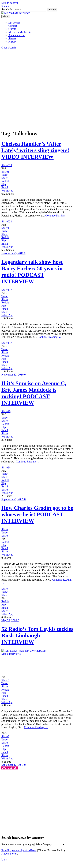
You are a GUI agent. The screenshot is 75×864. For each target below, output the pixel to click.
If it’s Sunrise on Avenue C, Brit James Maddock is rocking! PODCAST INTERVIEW (33, 393)
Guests (12, 28)
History (12, 41)
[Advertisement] (37, 89)
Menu (5, 16)
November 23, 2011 (12, 253)
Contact (12, 25)
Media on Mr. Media (19, 32)
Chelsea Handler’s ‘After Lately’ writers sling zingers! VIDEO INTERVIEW (35, 150)
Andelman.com (16, 35)
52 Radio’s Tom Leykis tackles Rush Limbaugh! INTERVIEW (37, 635)
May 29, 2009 (9, 620)
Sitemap (12, 38)
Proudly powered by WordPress (18, 850)
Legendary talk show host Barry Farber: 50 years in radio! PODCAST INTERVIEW (32, 271)
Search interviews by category (18, 844)
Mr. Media (14, 22)
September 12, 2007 (12, 764)
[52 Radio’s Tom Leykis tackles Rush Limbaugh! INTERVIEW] (27, 653)
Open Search (8, 47)
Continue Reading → (57, 215)
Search (5, 6)
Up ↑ (4, 859)
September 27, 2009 (12, 499)
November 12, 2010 (12, 374)
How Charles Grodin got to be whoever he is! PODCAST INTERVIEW (37, 514)
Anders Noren (9, 853)
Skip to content (9, 2)
